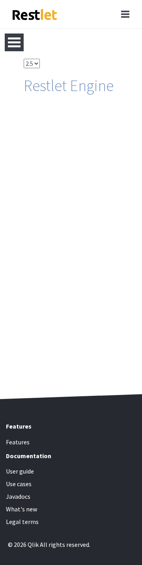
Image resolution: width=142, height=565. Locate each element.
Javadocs (18, 496)
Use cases (19, 484)
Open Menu (14, 42)
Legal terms (22, 522)
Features (18, 442)
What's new (21, 509)
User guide (20, 471)
